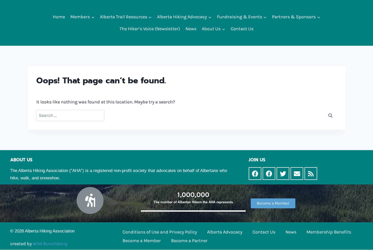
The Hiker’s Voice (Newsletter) (150, 29)
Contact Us (242, 29)
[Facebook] (255, 173)
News (190, 29)
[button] (93, 17)
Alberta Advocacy (224, 232)
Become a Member (142, 240)
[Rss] (310, 173)
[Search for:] (70, 115)
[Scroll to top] (361, 241)
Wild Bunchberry (50, 243)
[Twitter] (283, 173)
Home (59, 17)
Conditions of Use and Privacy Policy (160, 232)
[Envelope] (297, 173)
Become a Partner (189, 240)
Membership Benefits (329, 232)
